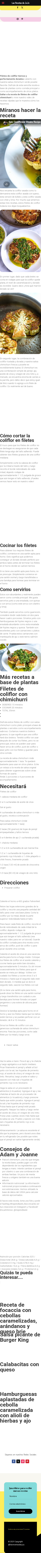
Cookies (27, 1529)
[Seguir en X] (22, 7)
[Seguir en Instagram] (17, 19)
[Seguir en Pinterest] (22, 19)
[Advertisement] (20, 52)
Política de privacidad (15, 1529)
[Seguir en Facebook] (17, 7)
